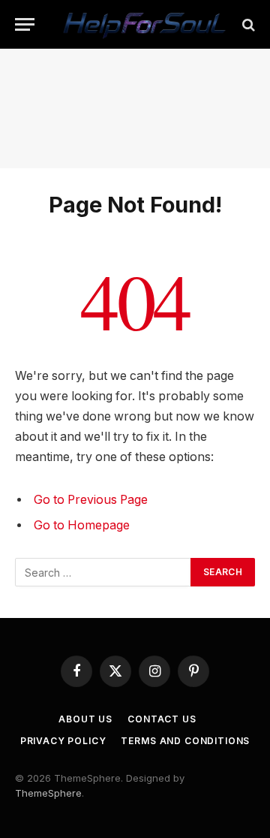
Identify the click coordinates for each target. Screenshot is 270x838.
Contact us (162, 719)
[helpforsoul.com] (142, 24)
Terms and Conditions (185, 740)
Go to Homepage (82, 525)
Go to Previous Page (91, 500)
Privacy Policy (63, 740)
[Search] (247, 24)
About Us (85, 719)
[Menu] (24, 24)
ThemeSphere (48, 793)
